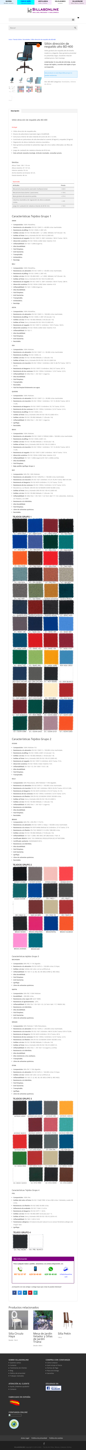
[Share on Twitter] (20, 1294)
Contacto (13, 1365)
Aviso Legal (25, 1438)
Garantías (50, 1373)
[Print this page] (35, 1294)
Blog (11, 1371)
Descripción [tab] (15, 111)
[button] (38, 45)
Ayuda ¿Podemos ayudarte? (19, 1386)
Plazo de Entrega (53, 1371)
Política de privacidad (17, 1373)
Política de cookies (56, 1438)
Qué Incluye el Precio (54, 1365)
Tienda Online (17, 39)
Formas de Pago (52, 1368)
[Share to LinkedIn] (25, 1294)
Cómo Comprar (52, 1363)
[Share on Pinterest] (30, 1294)
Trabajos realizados (17, 1376)
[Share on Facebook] (14, 1294)
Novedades (26, 39)
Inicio (10, 39)
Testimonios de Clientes (18, 1368)
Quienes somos (15, 1363)
